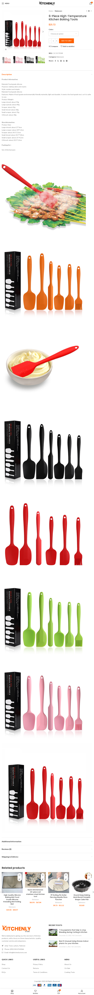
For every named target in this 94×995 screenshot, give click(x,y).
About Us (67, 964)
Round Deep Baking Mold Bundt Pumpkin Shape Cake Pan (81, 897)
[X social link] (58, 60)
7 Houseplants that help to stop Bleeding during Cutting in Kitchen (73, 931)
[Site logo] (47, 3)
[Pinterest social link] (60, 60)
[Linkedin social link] (63, 60)
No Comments (77, 935)
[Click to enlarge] (5, 49)
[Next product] (91, 11)
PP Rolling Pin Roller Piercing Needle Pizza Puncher (58, 897)
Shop (3, 964)
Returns (36, 968)
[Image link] (16, 929)
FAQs (4, 972)
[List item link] (23, 949)
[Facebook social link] (55, 60)
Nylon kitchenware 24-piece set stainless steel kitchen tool (35, 893)
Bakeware (58, 11)
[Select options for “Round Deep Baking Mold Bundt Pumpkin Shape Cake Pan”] (89, 879)
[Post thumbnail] (53, 933)
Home (51, 11)
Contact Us (6, 968)
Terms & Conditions (40, 972)
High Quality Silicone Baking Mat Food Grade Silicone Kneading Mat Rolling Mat (12, 899)
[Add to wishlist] (20, 875)
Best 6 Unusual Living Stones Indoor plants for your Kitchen (74, 942)
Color (51, 29)
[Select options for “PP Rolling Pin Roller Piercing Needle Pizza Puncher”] (66, 879)
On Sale (67, 968)
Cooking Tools (69, 972)
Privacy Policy (38, 964)
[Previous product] (86, 11)
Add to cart (66, 41)
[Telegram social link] (66, 60)
